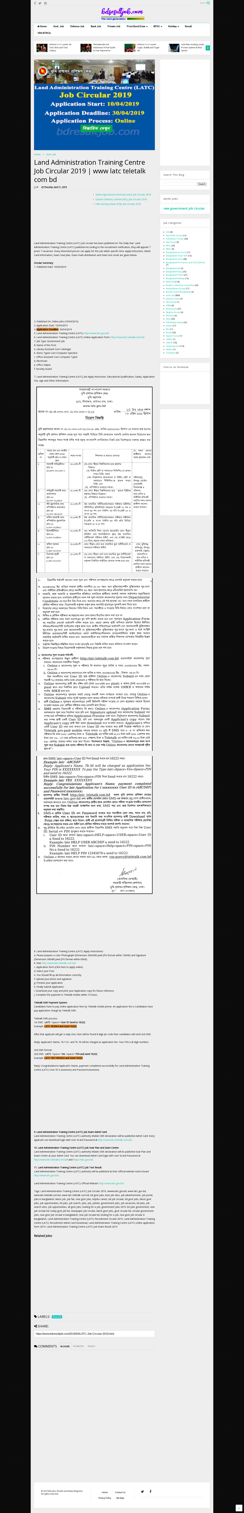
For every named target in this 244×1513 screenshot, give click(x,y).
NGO (168, 318)
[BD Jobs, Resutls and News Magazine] (122, 19)
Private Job (114, 26)
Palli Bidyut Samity (174, 322)
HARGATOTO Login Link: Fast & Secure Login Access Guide (192, 47)
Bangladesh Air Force (176, 252)
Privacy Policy (104, 1498)
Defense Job (77, 26)
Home (43, 26)
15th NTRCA (44, 33)
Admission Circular (175, 238)
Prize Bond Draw (136, 26)
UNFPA (169, 339)
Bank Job (96, 26)
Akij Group (171, 242)
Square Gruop (172, 335)
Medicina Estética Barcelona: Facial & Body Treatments (61, 47)
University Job (172, 346)
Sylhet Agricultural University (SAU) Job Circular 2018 (123, 194)
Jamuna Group (173, 298)
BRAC (168, 248)
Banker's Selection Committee (180, 285)
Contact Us (120, 1492)
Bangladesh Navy (174, 271)
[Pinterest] (45, 3)
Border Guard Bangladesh (178, 291)
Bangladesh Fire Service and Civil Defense (185, 262)
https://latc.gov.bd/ (83, 1159)
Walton (169, 349)
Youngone (171, 352)
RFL (167, 329)
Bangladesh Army (174, 259)
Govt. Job (58, 26)
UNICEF (169, 342)
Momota (170, 315)
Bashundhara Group (175, 288)
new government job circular (184, 208)
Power (169, 325)
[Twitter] (39, 3)
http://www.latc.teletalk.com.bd (50, 1159)
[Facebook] (35, 3)
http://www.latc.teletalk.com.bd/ (128, 337)
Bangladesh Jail (173, 268)
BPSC (157, 26)
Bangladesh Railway (175, 278)
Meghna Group (173, 312)
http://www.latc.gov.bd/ (96, 333)
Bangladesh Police (174, 275)
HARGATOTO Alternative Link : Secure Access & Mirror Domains (148, 47)
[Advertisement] (62, 216)
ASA (168, 232)
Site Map (120, 1498)
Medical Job (171, 308)
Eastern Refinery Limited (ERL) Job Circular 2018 (121, 199)
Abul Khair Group (174, 235)
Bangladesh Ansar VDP (176, 255)
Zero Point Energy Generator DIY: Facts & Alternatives (104, 47)
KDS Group (171, 302)
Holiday (172, 26)
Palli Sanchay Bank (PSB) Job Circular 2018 (118, 204)
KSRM (168, 305)
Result (188, 26)
